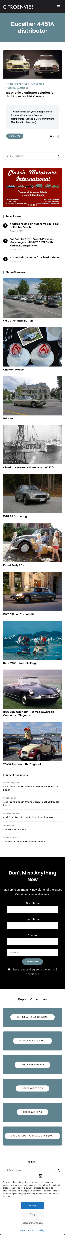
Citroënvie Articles (17, 84)
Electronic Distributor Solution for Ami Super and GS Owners (30, 94)
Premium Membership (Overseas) (32, 120)
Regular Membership (22, 115)
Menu (59, 6)
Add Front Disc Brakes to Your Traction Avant (29, 817)
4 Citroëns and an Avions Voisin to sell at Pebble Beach (31, 788)
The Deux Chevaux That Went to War (24, 841)
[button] (40, 1176)
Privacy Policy (38, 1230)
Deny (32, 1214)
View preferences (33, 1223)
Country (33, 935)
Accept (33, 1205)
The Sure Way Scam (14, 829)
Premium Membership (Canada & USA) (27, 117)
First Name (33, 903)
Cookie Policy (25, 1230)
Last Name (33, 919)
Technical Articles (17, 88)
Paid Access (37, 84)
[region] (32, 187)
